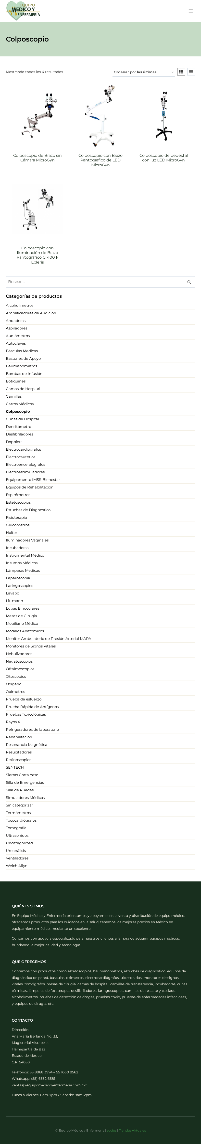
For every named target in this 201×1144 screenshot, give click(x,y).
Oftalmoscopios (20, 669)
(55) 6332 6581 (43, 1078)
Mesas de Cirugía (21, 616)
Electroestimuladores (25, 472)
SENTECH (15, 767)
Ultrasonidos (17, 835)
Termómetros (18, 812)
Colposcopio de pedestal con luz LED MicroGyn (163, 157)
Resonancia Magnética (26, 744)
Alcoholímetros (19, 305)
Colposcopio (18, 411)
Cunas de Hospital (22, 419)
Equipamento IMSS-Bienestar (33, 479)
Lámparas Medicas (23, 570)
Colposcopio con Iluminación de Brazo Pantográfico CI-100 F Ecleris (37, 255)
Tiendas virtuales (132, 1130)
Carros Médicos (20, 404)
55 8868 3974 (41, 1072)
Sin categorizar (19, 805)
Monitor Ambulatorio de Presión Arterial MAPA (48, 638)
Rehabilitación (19, 737)
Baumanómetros (21, 366)
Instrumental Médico (25, 555)
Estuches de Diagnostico (28, 510)
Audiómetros (18, 335)
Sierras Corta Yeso (22, 775)
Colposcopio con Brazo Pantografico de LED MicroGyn (100, 160)
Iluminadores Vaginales (27, 540)
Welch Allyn (16, 865)
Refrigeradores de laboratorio (32, 729)
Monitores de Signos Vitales (31, 646)
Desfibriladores (19, 434)
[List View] (191, 71)
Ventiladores (17, 858)
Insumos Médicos (22, 563)
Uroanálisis (16, 850)
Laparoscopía (18, 578)
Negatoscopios (19, 661)
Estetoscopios (18, 502)
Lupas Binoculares (22, 608)
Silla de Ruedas (20, 790)
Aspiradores (16, 328)
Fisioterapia (16, 517)
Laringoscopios (19, 585)
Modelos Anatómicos (25, 631)
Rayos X (13, 722)
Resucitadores (19, 752)
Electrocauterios (20, 457)
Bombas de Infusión (24, 373)
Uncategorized (19, 843)
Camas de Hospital (23, 388)
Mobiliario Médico (22, 623)
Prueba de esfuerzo (23, 699)
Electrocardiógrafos (23, 449)
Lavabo (12, 593)
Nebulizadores (19, 653)
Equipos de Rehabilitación (29, 487)
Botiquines (15, 381)
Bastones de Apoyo (23, 358)
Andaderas (15, 320)
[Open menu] (190, 11)
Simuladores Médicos (25, 797)
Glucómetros (17, 525)
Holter (11, 532)
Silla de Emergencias (25, 782)
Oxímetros (15, 691)
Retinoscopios (18, 759)
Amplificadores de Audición (31, 313)
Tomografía (16, 828)
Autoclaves (16, 343)
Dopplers (14, 441)
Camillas (14, 396)
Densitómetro (18, 426)
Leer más (37, 173)
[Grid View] (181, 71)
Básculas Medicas (22, 351)
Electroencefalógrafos (25, 464)
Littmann (14, 600)
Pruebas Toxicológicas (26, 714)
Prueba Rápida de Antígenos (32, 706)
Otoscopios (16, 676)
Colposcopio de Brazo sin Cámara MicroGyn (37, 157)
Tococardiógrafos (21, 820)
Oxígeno (13, 684)
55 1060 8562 (67, 1072)
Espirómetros (18, 494)
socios (111, 1130)
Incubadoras (17, 547)
